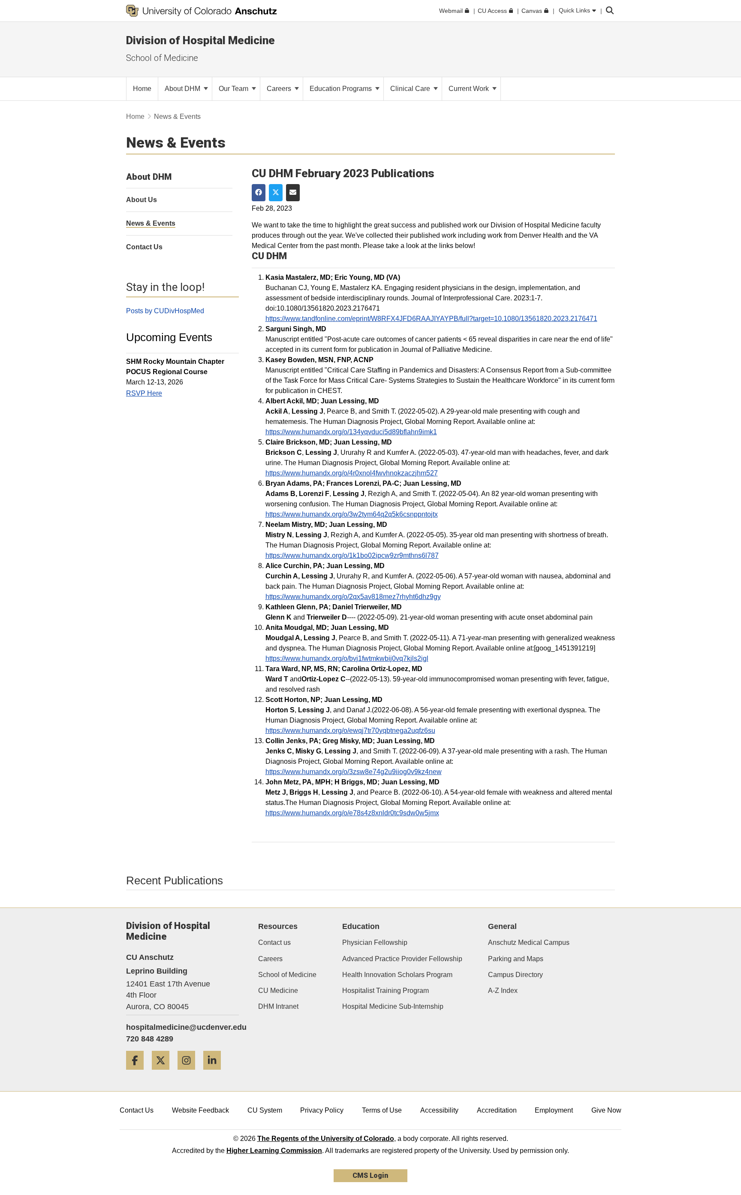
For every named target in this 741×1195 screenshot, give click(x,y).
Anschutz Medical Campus (528, 942)
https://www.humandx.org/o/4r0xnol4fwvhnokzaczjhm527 (351, 473)
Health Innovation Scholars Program (397, 974)
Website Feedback (200, 1110)
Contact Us (137, 1110)
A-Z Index (503, 990)
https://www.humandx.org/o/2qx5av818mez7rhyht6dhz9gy (353, 596)
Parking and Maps (515, 958)
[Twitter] (164, 1073)
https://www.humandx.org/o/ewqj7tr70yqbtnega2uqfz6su (350, 730)
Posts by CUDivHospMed (165, 311)
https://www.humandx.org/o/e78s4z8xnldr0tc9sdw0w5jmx (352, 813)
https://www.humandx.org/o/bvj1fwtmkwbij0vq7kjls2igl (346, 658)
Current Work (470, 88)
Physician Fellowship (374, 942)
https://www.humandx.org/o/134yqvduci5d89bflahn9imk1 (351, 432)
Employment (554, 1110)
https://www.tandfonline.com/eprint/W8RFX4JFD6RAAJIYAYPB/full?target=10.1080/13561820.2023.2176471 (431, 318)
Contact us (274, 942)
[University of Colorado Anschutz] (201, 11)
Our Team (234, 88)
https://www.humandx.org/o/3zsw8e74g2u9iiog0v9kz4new (353, 771)
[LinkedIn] (215, 1073)
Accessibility (439, 1110)
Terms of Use (382, 1110)
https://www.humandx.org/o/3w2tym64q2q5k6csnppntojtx (351, 514)
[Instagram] (190, 1073)
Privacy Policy (321, 1110)
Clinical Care (411, 88)
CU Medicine (278, 990)
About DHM (183, 88)
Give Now (606, 1110)
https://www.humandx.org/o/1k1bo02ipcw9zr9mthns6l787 (352, 555)
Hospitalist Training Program (385, 990)
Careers (280, 88)
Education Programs (342, 88)
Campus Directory (515, 974)
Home (135, 116)
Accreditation (497, 1110)
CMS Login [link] (370, 1175)
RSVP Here (144, 393)
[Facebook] (138, 1073)
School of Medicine (162, 58)
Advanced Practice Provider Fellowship (402, 958)
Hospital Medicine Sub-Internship (392, 1006)
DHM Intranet (278, 1006)
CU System (264, 1110)
